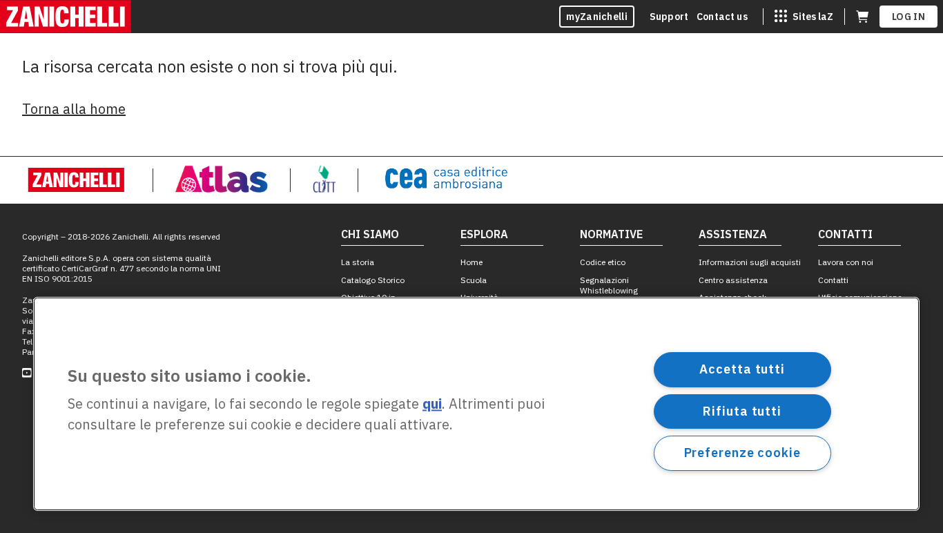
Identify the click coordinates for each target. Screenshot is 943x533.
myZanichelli (597, 16)
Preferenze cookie (742, 453)
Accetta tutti (742, 369)
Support (669, 16)
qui (432, 404)
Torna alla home (74, 108)
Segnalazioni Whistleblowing (609, 285)
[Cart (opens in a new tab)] (862, 16)
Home (471, 262)
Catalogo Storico (373, 280)
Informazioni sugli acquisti (750, 262)
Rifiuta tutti (742, 410)
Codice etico (602, 262)
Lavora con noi (845, 262)
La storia (357, 262)
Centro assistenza (733, 280)
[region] (476, 404)
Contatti (833, 280)
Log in (908, 16)
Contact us (722, 16)
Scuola (473, 280)
